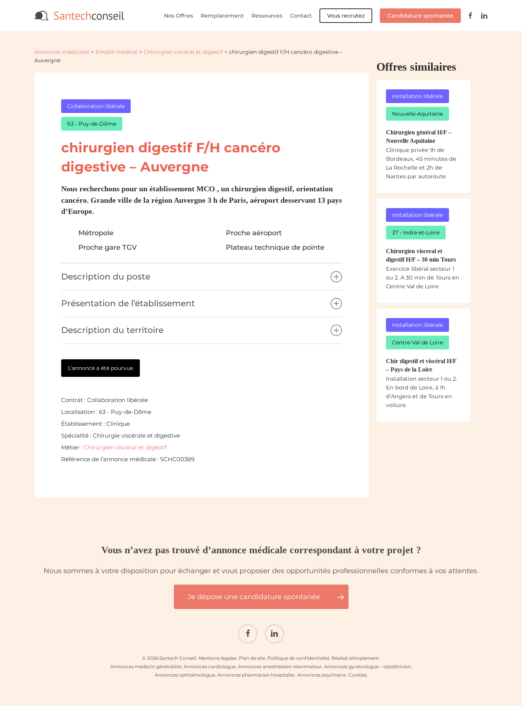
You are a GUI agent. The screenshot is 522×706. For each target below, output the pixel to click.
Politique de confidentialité (298, 658)
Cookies (357, 675)
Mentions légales (217, 658)
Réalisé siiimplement (355, 658)
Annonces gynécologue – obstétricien (367, 666)
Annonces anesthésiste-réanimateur (280, 666)
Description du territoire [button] (112, 330)
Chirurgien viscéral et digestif (183, 51)
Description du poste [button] (105, 276)
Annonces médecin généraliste (146, 666)
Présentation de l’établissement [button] (128, 303)
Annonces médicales (61, 51)
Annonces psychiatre (321, 675)
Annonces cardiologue (210, 666)
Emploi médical (117, 51)
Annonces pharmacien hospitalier (256, 675)
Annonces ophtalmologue (185, 675)
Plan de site (252, 658)
